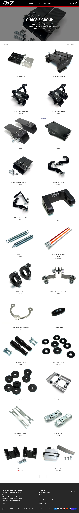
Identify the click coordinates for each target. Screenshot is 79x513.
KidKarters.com (47, 3)
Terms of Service (43, 501)
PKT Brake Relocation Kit (58, 254)
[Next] (44, 476)
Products (30, 3)
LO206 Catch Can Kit (58, 468)
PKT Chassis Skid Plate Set (58, 398)
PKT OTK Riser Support (20, 291)
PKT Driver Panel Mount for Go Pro (58, 291)
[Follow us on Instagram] (75, 491)
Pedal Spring (20, 254)
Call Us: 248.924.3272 (44, 492)
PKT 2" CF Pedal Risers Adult (21, 111)
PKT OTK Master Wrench (20, 433)
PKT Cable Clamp (58, 327)
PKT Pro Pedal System (20, 76)
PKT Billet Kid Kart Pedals (20, 217)
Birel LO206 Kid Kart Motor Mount (58, 147)
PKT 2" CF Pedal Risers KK (58, 111)
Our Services (38, 3)
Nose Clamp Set (58, 433)
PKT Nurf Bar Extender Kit (20, 362)
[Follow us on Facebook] (71, 491)
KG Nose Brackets (20, 468)
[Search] (70, 3)
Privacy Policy (42, 503)
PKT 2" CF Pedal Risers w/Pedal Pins (21, 147)
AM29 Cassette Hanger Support (21, 327)
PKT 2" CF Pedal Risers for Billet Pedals (20, 182)
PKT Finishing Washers (58, 362)
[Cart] (76, 3)
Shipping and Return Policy (46, 499)
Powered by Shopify (40, 508)
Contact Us (42, 490)
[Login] (73, 3)
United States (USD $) (8, 508)
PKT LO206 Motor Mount (58, 76)
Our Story (41, 497)
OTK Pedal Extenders (58, 219)
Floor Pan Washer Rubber (20, 398)
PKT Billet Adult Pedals (58, 182)
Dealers (41, 494)
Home (3, 8)
